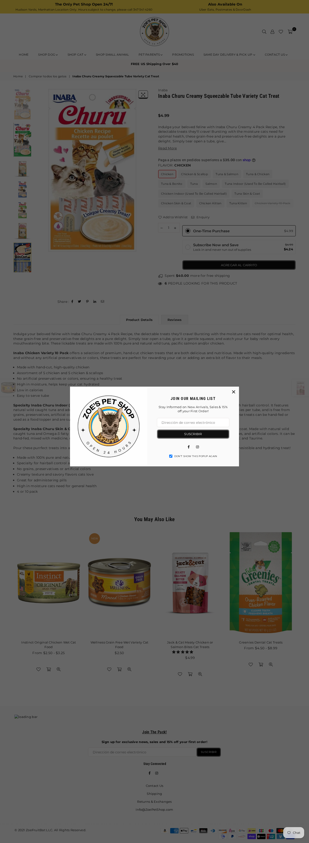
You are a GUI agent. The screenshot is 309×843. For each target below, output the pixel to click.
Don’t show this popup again (195, 456)
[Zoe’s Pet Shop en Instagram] (197, 446)
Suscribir (193, 434)
